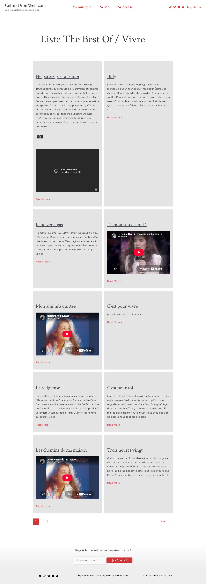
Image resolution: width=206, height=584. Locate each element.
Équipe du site (86, 575)
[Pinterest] (57, 575)
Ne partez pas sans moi (57, 76)
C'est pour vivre (122, 306)
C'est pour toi (120, 388)
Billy (111, 76)
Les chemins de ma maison (61, 450)
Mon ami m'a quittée (56, 306)
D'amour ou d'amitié (127, 225)
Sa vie (104, 7)
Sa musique (82, 7)
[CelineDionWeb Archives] (53, 575)
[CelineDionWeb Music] (49, 575)
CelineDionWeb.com (25, 5)
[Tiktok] (170, 7)
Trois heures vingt (125, 450)
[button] (200, 7)
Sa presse (125, 7)
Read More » (43, 200)
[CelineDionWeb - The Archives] (183, 7)
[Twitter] (174, 7)
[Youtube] (179, 7)
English (191, 7)
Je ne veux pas (49, 225)
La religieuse (48, 388)
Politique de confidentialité (113, 575)
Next (164, 521)
